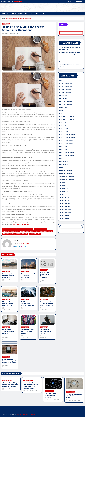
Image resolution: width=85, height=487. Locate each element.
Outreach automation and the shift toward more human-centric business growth (31, 385)
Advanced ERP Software (9, 229)
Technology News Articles (65, 203)
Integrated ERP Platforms (46, 231)
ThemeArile (32, 414)
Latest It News (62, 122)
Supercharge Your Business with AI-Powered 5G (8, 275)
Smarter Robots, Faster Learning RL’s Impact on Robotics (9, 361)
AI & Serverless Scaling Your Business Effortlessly (28, 303)
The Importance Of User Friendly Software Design (74, 396)
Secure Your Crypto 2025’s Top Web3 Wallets (27, 331)
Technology (38, 13)
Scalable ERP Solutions (9, 233)
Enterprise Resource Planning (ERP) (21, 224)
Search (63, 24)
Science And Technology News (66, 176)
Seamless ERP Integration (22, 233)
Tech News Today (63, 188)
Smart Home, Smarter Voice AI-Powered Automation (8, 332)
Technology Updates (64, 215)
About (4, 13)
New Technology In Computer (66, 152)
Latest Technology (64, 128)
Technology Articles (64, 197)
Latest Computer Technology (66, 116)
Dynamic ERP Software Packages (11, 231)
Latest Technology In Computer (67, 134)
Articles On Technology (65, 89)
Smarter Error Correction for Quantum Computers (45, 275)
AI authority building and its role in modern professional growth (10, 384)
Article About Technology (65, 83)
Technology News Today (65, 209)
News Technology (63, 161)
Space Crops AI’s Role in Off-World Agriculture (28, 275)
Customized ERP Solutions (41, 229)
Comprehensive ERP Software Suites (24, 229)
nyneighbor (9, 6)
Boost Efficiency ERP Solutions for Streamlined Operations (19, 18)
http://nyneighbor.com (23, 243)
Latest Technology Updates (66, 140)
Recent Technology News (65, 170)
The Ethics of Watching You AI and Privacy (47, 331)
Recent (28, 13)
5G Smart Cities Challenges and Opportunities (7, 303)
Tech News (62, 182)
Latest (12, 13)
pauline (6, 33)
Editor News (25, 414)
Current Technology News (65, 101)
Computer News (63, 95)
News (20, 13)
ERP (37, 231)
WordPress (18, 414)
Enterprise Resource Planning (27, 231)
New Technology (63, 146)
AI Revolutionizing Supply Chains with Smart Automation (46, 303)
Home (3, 18)
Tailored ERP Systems (35, 233)
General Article (63, 107)
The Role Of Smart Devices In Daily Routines (70, 57)
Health (61, 110)
